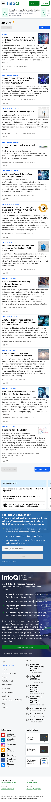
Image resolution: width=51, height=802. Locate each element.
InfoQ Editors (7, 685)
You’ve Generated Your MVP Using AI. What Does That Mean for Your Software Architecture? (18, 80)
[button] (22, 556)
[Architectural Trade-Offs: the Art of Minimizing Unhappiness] (43, 175)
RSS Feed (13, 22)
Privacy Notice (6, 798)
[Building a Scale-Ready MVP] (43, 430)
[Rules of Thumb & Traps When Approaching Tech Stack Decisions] (43, 354)
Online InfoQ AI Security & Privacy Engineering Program (37, 667)
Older (43, 27)
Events (4, 677)
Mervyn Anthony (8, 66)
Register (34, 3)
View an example (36, 524)
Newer (7, 27)
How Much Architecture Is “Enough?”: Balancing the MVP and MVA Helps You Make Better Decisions (19, 209)
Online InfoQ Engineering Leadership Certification (35, 688)
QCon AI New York (37, 714)
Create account (8, 666)
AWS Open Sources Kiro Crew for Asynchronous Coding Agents (21, 497)
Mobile (4, 34)
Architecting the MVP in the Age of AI (18, 112)
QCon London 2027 (37, 720)
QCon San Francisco (38, 708)
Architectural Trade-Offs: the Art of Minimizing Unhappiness (17, 175)
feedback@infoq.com (8, 782)
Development (10, 483)
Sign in (45, 3)
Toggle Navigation (3, 3)
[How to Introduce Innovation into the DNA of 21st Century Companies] (43, 392)
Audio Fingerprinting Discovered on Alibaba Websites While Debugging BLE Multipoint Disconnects (24, 505)
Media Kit (5, 696)
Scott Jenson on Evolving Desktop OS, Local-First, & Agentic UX (23, 490)
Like (7, 69)
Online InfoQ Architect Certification (35, 678)
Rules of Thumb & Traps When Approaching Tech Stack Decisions (17, 354)
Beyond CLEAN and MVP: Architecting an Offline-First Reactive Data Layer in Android (18, 39)
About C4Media (7, 692)
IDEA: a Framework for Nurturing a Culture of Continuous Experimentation (16, 284)
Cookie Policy (33, 798)
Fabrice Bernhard (32, 454)
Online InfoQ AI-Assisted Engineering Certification (36, 700)
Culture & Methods (9, 278)
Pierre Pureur (7, 100)
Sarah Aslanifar (8, 308)
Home (4, 662)
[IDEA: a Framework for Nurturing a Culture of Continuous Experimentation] (43, 282)
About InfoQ (6, 688)
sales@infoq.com (32, 782)
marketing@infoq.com (34, 789)
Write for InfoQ (7, 681)
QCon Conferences (9, 673)
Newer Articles (10, 469)
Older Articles (41, 469)
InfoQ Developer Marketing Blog (12, 702)
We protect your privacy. (10, 561)
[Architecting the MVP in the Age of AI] (43, 112)
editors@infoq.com (7, 789)
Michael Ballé (18, 454)
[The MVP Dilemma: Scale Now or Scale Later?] (43, 146)
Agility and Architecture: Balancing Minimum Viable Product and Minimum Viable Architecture (19, 322)
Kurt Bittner (19, 100)
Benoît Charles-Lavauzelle (12, 456)
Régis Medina (7, 454)
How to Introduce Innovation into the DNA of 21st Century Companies (18, 393)
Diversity (5, 707)
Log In (4, 669)
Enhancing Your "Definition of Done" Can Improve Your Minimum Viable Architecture (18, 248)
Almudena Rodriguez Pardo (12, 418)
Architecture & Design (10, 75)
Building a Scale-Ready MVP (14, 430)
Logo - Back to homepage (13, 3)
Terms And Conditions (20, 798)
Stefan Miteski (7, 380)
